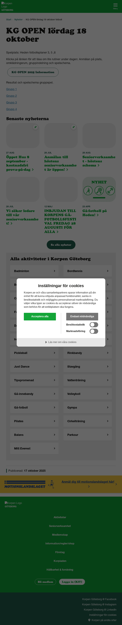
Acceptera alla (39, 316)
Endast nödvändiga (82, 316)
